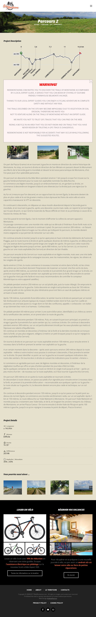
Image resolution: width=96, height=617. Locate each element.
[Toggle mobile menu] (91, 6)
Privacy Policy (39, 603)
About (38, 590)
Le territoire (51, 590)
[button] (5, 487)
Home (29, 590)
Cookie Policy (56, 603)
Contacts (65, 590)
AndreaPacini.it (52, 598)
